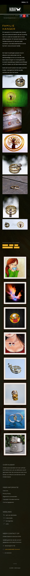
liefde (11, 245)
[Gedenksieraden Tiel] (15, 81)
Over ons (5, 490)
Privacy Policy (7, 493)
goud (16, 245)
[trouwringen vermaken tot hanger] (11, 206)
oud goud (17, 247)
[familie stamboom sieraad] (15, 98)
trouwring (5, 245)
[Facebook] (21, 15)
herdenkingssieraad (7, 247)
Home (15, 563)
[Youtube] (24, 15)
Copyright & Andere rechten (11, 499)
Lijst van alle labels (11, 515)
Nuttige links (9, 521)
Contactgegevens (8, 502)
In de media (9, 518)
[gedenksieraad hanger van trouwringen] (15, 164)
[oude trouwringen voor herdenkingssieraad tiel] (15, 184)
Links (7, 524)
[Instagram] (27, 15)
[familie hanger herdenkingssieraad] (15, 143)
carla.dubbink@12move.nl (12, 549)
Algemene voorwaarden (10, 496)
